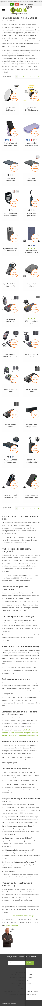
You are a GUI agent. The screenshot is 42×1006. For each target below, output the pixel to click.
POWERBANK (11, 21)
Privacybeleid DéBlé (21, 980)
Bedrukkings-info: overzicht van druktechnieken (21, 991)
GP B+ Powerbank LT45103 (31, 322)
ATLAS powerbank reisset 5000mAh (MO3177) (10, 214)
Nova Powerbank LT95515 (10, 390)
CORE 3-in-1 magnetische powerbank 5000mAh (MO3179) (11, 179)
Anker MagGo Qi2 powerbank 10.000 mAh (31, 496)
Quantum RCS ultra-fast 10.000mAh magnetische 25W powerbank (10, 250)
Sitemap (21, 986)
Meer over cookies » (26, 4)
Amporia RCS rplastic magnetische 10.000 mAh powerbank (31, 285)
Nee (17, 4)
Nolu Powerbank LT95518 (10, 426)
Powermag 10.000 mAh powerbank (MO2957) (10, 461)
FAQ (21, 989)
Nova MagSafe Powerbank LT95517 (10, 355)
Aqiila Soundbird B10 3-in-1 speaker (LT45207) (31, 109)
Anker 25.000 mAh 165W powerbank (10, 496)
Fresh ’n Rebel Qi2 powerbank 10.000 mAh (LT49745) (10, 144)
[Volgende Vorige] (38, 76)
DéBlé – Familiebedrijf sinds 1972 (21, 975)
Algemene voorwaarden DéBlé (21, 978)
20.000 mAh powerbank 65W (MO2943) (31, 461)
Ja (11, 4)
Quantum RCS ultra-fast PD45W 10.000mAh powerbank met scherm (10, 285)
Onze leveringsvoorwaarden (21, 983)
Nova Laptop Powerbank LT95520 (10, 320)
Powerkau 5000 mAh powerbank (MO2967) (31, 426)
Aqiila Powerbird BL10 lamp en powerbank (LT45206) (10, 109)
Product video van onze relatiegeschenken (21, 994)
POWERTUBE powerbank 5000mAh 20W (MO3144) (31, 214)
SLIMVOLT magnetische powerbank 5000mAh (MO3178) (32, 179)
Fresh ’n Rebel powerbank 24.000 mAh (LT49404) (31, 144)
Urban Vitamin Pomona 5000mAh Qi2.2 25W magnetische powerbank (31, 252)
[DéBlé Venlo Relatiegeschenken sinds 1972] (24, 10)
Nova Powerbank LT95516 (31, 355)
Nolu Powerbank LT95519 (31, 390)
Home (3, 21)
